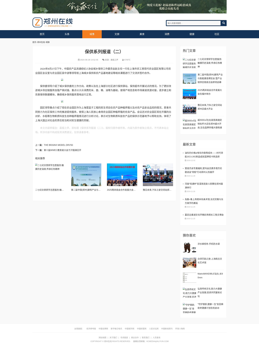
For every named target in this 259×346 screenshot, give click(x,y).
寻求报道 (124, 337)
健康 (192, 34)
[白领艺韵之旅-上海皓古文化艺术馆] (189, 263)
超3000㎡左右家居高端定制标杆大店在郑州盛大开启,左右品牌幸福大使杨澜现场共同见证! (210, 124)
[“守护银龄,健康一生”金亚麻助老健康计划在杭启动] (189, 308)
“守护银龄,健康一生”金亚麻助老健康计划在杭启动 (210, 306)
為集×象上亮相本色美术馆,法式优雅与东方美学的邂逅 (204, 201)
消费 (167, 34)
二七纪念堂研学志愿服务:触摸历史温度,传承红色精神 (60, 190)
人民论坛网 (154, 329)
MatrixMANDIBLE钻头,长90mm (210, 276)
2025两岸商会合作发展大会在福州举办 (125, 190)
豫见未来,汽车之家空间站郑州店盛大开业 (162, 190)
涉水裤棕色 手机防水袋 (209, 244)
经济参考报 (91, 329)
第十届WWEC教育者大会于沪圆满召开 (62, 150)
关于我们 (113, 337)
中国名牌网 (103, 329)
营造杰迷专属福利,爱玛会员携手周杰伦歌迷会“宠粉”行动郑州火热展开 (203, 170)
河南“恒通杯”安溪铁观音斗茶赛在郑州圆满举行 (204, 186)
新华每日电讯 (116, 329)
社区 (216, 34)
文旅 (117, 34)
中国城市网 (129, 329)
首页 (42, 34)
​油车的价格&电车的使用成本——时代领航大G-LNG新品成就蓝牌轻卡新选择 (204, 155)
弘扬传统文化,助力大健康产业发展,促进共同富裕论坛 (210, 292)
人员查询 (156, 337)
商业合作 (135, 337)
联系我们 (145, 337)
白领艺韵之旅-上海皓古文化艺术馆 (210, 261)
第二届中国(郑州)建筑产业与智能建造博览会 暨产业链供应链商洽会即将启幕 (210, 78)
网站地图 (102, 337)
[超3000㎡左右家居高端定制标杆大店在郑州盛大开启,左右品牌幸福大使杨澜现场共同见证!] (189, 124)
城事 (92, 34)
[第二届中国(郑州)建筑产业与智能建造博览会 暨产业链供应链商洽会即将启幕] (86, 174)
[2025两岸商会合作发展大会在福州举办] (122, 174)
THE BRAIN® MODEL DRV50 (58, 145)
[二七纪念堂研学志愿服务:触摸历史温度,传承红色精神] (50, 174)
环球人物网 (180, 329)
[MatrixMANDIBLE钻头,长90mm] (189, 278)
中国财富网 (141, 329)
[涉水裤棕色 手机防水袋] (189, 248)
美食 (142, 34)
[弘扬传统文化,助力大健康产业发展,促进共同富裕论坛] (189, 293)
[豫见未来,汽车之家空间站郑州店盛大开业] (158, 174)
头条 (67, 34)
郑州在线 (52, 22)
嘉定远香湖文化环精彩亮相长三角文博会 (204, 215)
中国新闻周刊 (167, 329)
